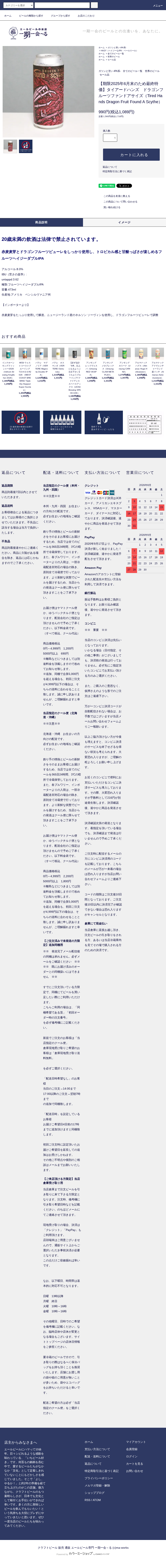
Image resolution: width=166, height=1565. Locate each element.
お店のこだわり (86, 15)
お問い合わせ (134, 1471)
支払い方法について (97, 1449)
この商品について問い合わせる (120, 201)
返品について (110, 167)
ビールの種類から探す (31, 15)
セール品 (112, 60)
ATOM (97, 1500)
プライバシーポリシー (99, 1478)
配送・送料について (97, 1456)
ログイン (131, 1456)
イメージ (124, 222)
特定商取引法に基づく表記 (117, 171)
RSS (87, 1500)
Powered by (62, 1554)
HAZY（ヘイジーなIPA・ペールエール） (119, 50)
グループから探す (60, 15)
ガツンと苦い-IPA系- (117, 47)
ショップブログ (94, 1492)
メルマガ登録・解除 (97, 1485)
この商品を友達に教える (116, 196)
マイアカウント (136, 1441)
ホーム (8, 15)
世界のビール (114, 57)
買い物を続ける (111, 207)
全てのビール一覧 (116, 53)
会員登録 (131, 1449)
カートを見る (134, 1463)
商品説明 (41, 222)
